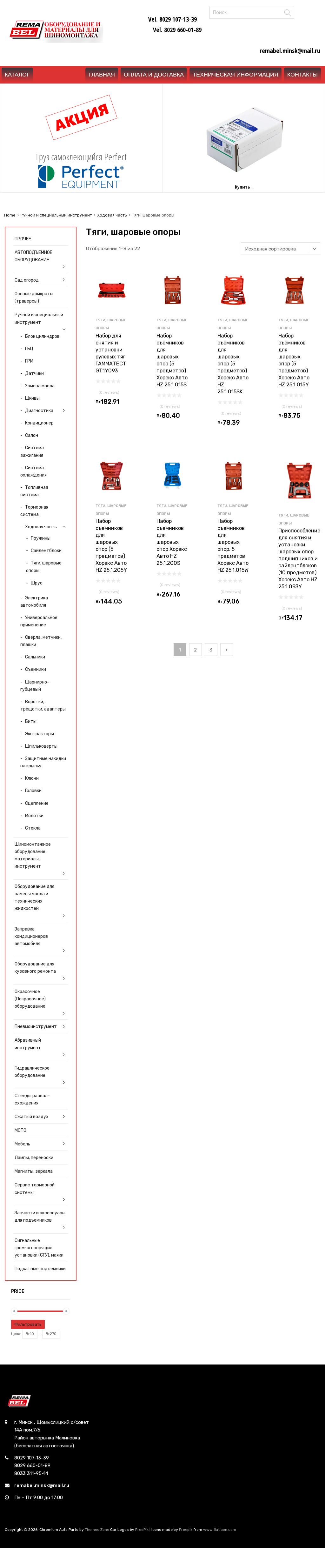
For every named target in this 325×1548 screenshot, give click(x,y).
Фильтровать (28, 1324)
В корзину (111, 403)
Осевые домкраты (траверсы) (34, 297)
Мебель (22, 1143)
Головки (33, 790)
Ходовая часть (112, 215)
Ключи (32, 778)
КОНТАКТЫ (302, 74)
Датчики (34, 373)
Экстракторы (39, 733)
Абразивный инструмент (28, 1044)
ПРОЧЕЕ (23, 238)
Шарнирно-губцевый (34, 685)
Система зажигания (32, 451)
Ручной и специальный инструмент (56, 215)
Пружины (40, 538)
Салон (31, 435)
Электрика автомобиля (34, 601)
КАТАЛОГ (17, 74)
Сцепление (37, 803)
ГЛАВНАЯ (102, 74)
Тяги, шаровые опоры (44, 566)
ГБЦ (29, 348)
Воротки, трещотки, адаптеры (43, 705)
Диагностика (39, 410)
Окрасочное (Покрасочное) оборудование (30, 999)
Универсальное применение (38, 621)
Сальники (35, 656)
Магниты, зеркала (34, 1171)
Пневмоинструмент (36, 1026)
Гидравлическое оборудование (32, 1071)
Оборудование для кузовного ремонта (35, 967)
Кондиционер (39, 422)
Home (10, 215)
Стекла (33, 828)
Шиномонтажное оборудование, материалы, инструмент (33, 855)
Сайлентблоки (46, 550)
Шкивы (32, 398)
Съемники (35, 669)
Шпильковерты (41, 746)
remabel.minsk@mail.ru (41, 1485)
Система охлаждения (33, 471)
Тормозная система (34, 510)
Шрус (37, 582)
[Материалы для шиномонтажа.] (54, 41)
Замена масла (40, 385)
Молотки (34, 815)
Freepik (185, 1529)
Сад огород (27, 280)
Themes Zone (97, 1529)
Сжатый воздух (32, 1116)
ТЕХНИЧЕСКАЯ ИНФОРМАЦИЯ (235, 74)
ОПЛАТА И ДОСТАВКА (154, 74)
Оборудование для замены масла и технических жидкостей (34, 897)
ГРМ (29, 361)
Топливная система (34, 491)
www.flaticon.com (219, 1529)
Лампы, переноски (34, 1157)
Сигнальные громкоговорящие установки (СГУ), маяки (39, 1248)
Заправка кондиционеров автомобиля (31, 936)
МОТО (20, 1130)
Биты (30, 721)
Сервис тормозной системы (35, 1188)
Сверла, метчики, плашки (41, 641)
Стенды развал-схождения (32, 1099)
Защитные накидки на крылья (43, 762)
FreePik (142, 1529)
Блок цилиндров (42, 336)
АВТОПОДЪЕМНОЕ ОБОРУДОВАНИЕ (33, 256)
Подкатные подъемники (40, 1268)
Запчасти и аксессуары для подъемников (40, 1216)
